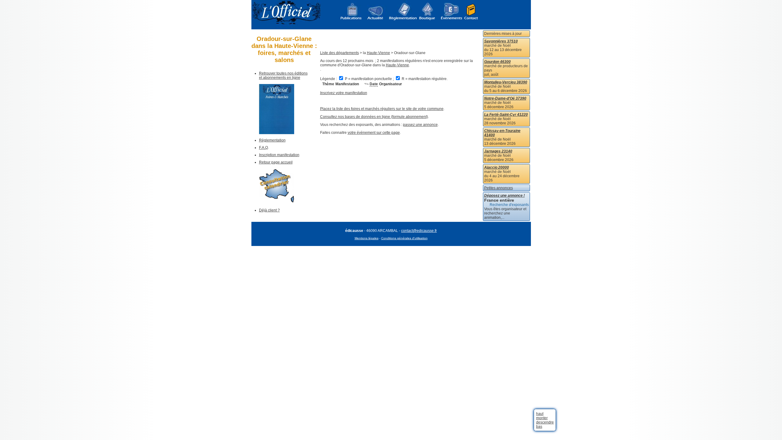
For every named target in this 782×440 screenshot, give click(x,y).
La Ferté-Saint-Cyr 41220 (506, 114)
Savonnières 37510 (501, 41)
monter (542, 418)
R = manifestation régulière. (424, 79)
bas (539, 426)
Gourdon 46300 (497, 62)
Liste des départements (339, 53)
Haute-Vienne (378, 53)
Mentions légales (366, 238)
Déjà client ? (269, 210)
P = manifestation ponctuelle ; (369, 79)
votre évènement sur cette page (374, 132)
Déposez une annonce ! (504, 195)
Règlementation (272, 140)
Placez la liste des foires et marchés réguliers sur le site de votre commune (382, 109)
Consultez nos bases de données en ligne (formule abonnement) (374, 117)
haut (539, 414)
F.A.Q (263, 147)
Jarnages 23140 (498, 151)
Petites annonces (498, 188)
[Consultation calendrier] (276, 201)
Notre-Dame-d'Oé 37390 (505, 98)
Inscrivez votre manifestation (343, 93)
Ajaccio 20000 (496, 167)
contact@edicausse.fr (419, 231)
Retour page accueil (276, 162)
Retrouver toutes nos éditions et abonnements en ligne (283, 75)
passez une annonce (420, 125)
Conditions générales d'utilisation (404, 238)
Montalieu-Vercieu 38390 (505, 82)
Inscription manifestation (279, 155)
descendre (545, 422)
